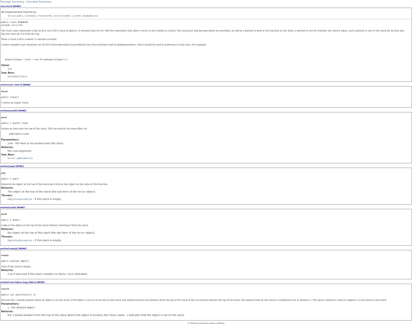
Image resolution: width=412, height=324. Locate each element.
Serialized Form (17, 76)
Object (28, 294)
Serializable (15, 16)
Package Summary (12, 1)
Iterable (43, 16)
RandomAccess (90, 16)
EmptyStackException (20, 199)
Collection (60, 16)
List (74, 16)
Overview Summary (38, 1)
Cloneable (30, 16)
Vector (15, 25)
